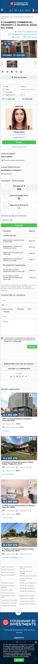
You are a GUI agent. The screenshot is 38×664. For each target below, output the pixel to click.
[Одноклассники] (14, 376)
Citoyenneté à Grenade (9, 603)
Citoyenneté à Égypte (27, 598)
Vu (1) (18, 37)
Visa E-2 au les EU (7, 567)
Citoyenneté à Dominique (9, 600)
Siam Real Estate (8, 474)
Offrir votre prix (32, 37)
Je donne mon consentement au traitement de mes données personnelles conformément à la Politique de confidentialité (19, 339)
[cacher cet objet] (7, 71)
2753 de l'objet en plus (19, 147)
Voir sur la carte (20, 77)
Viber (29, 309)
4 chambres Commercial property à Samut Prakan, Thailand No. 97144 (17, 463)
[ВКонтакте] (11, 376)
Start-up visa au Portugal (28, 576)
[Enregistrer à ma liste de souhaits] (34, 395)
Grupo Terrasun (19, 137)
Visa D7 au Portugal (7, 572)
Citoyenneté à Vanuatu (8, 605)
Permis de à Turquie (7, 593)
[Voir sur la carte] (2, 71)
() (27, 31)
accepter (19, 660)
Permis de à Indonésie (27, 588)
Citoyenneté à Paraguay (28, 604)
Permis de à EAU (6, 590)
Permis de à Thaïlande (27, 591)
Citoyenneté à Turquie (27, 595)
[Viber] (20, 376)
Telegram (6, 311)
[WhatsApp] (23, 376)
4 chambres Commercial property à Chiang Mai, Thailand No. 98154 (18, 550)
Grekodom (5, 431)
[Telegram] (26, 376)
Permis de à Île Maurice (28, 583)
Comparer (19, 225)
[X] (17, 376)
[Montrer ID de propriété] (16, 71)
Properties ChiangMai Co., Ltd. (12, 557)
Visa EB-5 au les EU (7, 569)
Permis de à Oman (7, 583)
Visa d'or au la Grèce (8, 575)
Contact (19, 142)
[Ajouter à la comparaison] (30, 395)
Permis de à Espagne (27, 586)
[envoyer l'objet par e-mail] (11, 71)
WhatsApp (20, 309)
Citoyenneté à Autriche (27, 601)
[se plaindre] (21, 71)
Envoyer (32, 347)
